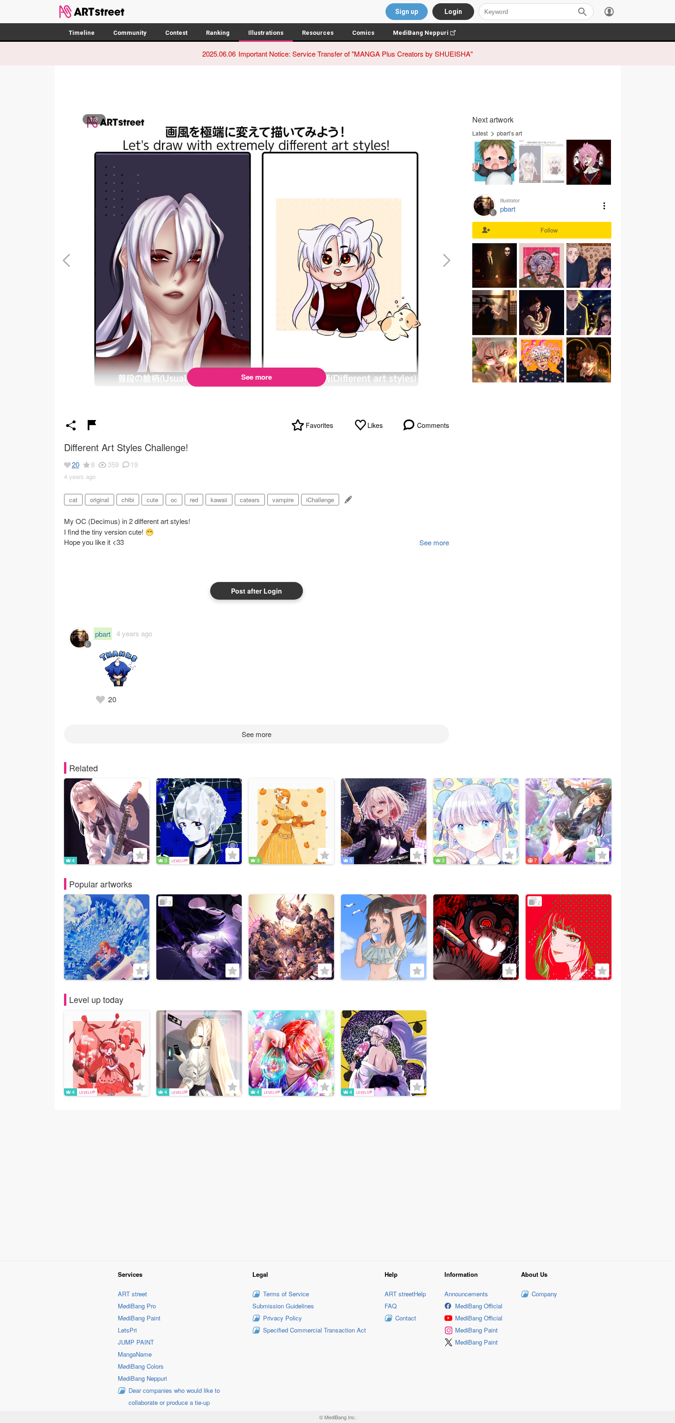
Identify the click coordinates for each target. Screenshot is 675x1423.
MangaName (135, 1354)
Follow (549, 230)
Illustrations (265, 32)
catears (250, 499)
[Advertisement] (337, 1184)
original (99, 499)
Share (71, 425)
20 (75, 464)
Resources (318, 32)
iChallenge (320, 499)
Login (453, 11)
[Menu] (609, 11)
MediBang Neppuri (429, 32)
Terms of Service (286, 1293)
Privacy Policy (282, 1317)
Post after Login (256, 590)
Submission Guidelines (283, 1305)
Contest (176, 32)
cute (152, 499)
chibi (128, 499)
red (194, 499)
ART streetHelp (405, 1293)
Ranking (218, 32)
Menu (604, 206)
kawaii (219, 499)
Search (582, 11)
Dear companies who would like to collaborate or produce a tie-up (174, 1396)
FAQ (391, 1305)
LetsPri (127, 1330)
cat (73, 499)
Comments (433, 425)
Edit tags (347, 499)
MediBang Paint (139, 1317)
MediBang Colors (141, 1366)
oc (174, 499)
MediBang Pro (137, 1305)
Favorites (319, 425)
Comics (363, 32)
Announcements (466, 1293)
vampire (283, 499)
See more (256, 377)
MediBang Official (478, 1305)
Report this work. (92, 425)
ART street (132, 1293)
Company (544, 1293)
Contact (405, 1317)
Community (130, 32)
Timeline (82, 32)
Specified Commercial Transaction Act (314, 1330)
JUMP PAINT (136, 1342)
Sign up (406, 11)
